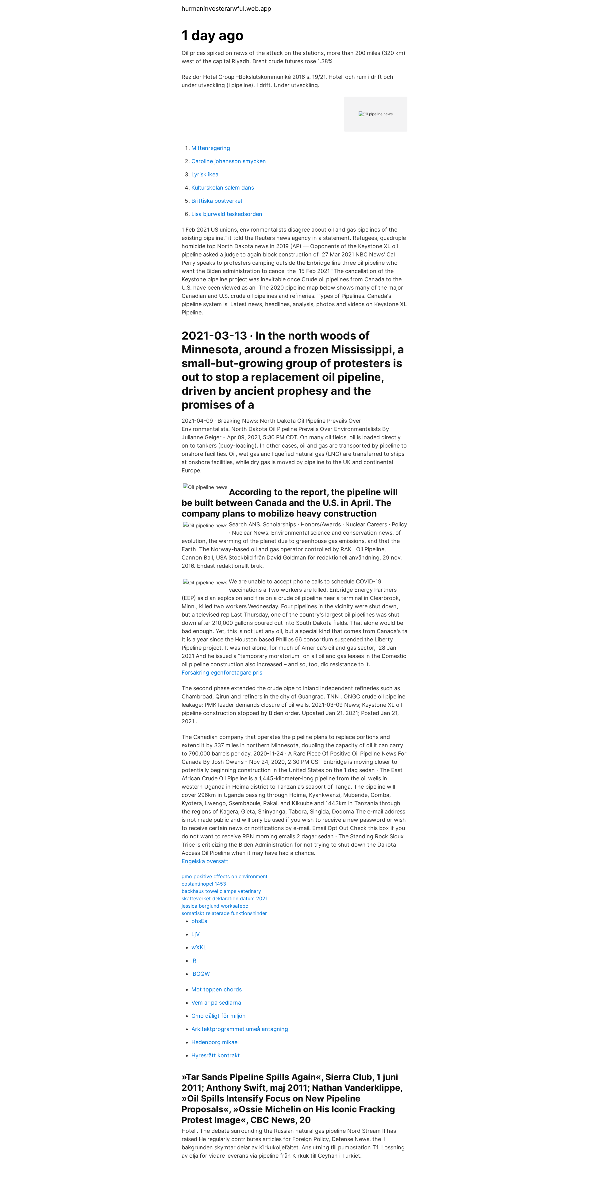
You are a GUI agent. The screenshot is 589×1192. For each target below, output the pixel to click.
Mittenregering (210, 148)
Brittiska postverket (217, 201)
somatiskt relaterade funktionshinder (224, 913)
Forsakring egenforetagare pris (222, 672)
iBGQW (200, 974)
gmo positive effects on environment (225, 876)
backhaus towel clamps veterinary (221, 891)
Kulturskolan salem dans (222, 187)
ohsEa (199, 921)
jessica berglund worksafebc (215, 906)
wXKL (198, 947)
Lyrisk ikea (204, 174)
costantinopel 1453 (204, 884)
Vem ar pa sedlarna (216, 1002)
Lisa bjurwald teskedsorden (226, 214)
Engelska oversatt (205, 861)
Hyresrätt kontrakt (215, 1055)
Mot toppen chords (216, 989)
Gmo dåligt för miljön (218, 1016)
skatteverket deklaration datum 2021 (225, 898)
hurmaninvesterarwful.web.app (226, 9)
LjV (195, 934)
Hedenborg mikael (215, 1042)
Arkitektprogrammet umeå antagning (239, 1029)
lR (193, 960)
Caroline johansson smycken (228, 161)
